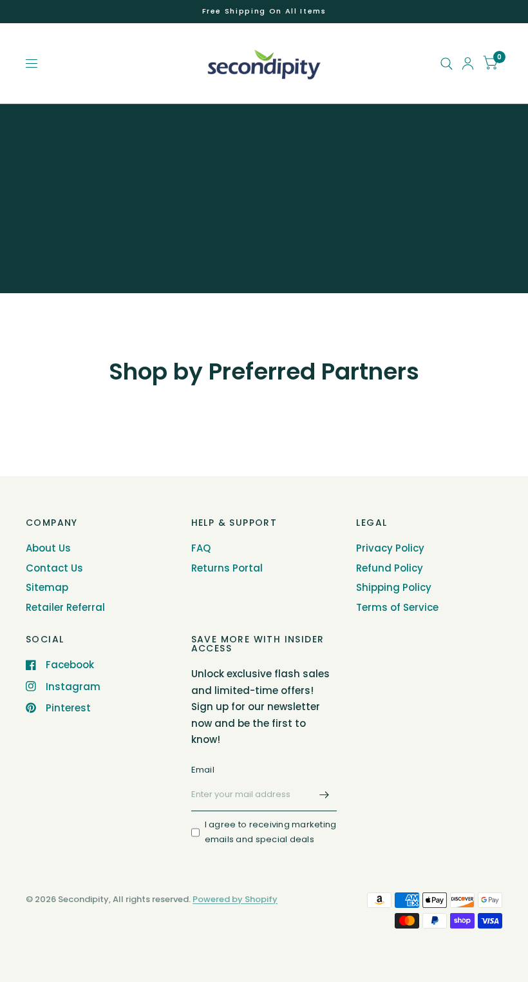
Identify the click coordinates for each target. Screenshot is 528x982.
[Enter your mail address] (324, 794)
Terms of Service (397, 607)
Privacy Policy (390, 548)
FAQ (201, 548)
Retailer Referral (65, 607)
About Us (48, 548)
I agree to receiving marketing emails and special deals (271, 831)
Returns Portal (227, 568)
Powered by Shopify (235, 899)
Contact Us (54, 568)
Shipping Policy (393, 587)
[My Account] (467, 63)
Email (202, 770)
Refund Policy (389, 568)
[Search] (446, 63)
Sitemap (47, 587)
